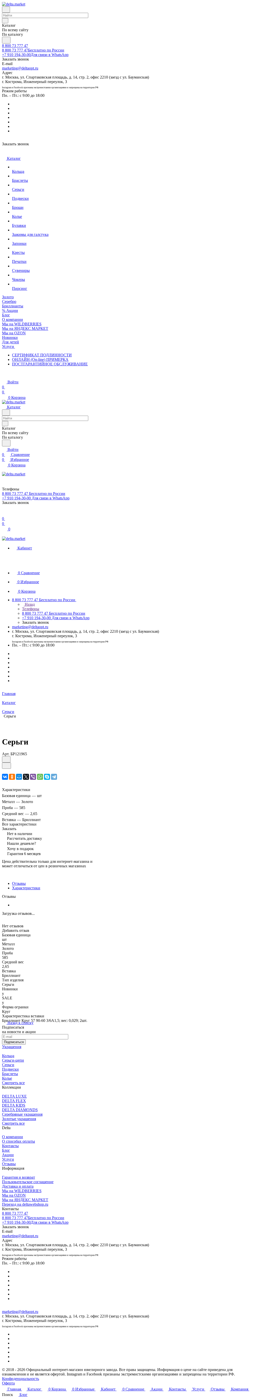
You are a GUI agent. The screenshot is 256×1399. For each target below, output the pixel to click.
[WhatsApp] (40, 777)
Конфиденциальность (20, 1378)
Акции (8, 1155)
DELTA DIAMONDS (20, 1110)
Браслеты (10, 1074)
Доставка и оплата (18, 1186)
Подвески (10, 1069)
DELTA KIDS (13, 1105)
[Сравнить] (6, 766)
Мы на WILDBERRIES (22, 1191)
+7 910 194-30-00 (35, 55)
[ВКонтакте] (5, 777)
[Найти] (6, 40)
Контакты (10, 1146)
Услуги (8, 1159)
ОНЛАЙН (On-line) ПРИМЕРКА (40, 359)
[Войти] (4, 513)
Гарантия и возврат (18, 1177)
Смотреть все (13, 1083)
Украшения (11, 1047)
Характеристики (26, 888)
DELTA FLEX (14, 1101)
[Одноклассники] (12, 777)
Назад (29, 604)
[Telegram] (54, 777)
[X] (26, 777)
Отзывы (19, 883)
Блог (6, 1150)
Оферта (8, 1383)
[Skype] (47, 777)
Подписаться (14, 1042)
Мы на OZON (14, 1195)
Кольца (8, 1056)
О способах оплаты (18, 1141)
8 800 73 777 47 (15, 46)
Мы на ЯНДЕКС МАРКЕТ (25, 1200)
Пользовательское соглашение (28, 1182)
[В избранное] (6, 759)
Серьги (8, 1065)
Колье (7, 1078)
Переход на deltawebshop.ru (25, 1204)
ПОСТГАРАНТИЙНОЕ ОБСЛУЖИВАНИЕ (50, 364)
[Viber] (33, 777)
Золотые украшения (19, 1119)
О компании (12, 1137)
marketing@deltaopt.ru (20, 68)
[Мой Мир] (19, 777)
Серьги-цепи (13, 1060)
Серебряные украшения (22, 1114)
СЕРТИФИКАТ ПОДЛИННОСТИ (42, 355)
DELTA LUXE (14, 1096)
